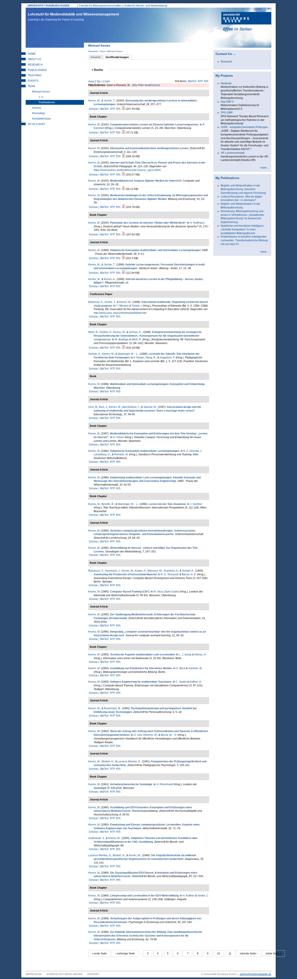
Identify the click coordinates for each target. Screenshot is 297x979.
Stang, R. (150, 357)
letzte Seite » (273, 953)
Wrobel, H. (108, 761)
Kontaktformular (41, 118)
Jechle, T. (109, 100)
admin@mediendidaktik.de (255, 974)
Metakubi (226, 83)
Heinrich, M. (150, 734)
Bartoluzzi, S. (96, 570)
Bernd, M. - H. (169, 734)
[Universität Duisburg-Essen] (246, 22)
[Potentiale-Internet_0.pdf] (123, 234)
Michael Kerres (114, 51)
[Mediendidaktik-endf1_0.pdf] (123, 156)
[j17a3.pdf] (123, 272)
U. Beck (180, 668)
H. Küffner (188, 895)
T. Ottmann (122, 305)
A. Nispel (138, 357)
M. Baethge (121, 339)
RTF (200, 81)
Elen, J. (103, 406)
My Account (36, 124)
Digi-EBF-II (227, 101)
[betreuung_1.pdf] (123, 108)
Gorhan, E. (135, 332)
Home (32, 53)
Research (35, 64)
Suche (100, 69)
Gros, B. (93, 406)
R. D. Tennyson (170, 574)
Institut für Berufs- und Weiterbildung (145, 5)
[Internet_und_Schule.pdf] (123, 174)
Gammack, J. (112, 570)
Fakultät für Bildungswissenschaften (100, 5)
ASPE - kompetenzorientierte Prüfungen (244, 127)
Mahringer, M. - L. (128, 353)
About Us (34, 59)
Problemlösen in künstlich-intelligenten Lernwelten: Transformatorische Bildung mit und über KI (244, 240)
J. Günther (196, 504)
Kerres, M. (94, 100)
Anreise (36, 107)
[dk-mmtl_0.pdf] (123, 258)
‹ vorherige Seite (125, 953)
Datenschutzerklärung (64, 974)
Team (102, 51)
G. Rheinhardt (164, 784)
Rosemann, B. (112, 708)
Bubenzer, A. (95, 302)
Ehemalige (38, 113)
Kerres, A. (109, 279)
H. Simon (118, 437)
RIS (206, 81)
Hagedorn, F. (167, 357)
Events (33, 80)
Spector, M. (150, 406)
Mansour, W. (155, 570)
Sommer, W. (195, 668)
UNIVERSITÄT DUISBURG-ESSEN (48, 5)
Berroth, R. (108, 504)
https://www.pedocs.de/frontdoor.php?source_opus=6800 (127, 170)
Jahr (107, 81)
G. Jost (138, 734)
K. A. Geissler (191, 450)
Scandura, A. (170, 570)
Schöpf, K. (188, 570)
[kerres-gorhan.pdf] (123, 347)
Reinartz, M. (121, 454)
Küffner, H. (196, 681)
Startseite (93, 51)
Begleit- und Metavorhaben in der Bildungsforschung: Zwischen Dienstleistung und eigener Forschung (243, 189)
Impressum (34, 974)
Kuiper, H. (140, 570)
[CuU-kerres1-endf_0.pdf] (123, 189)
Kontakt (93, 974)
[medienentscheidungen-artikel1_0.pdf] (123, 207)
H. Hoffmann (197, 222)
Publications (37, 70)
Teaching (34, 75)
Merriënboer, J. (131, 406)
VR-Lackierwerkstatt (232, 152)
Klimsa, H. (200, 654)
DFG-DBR (227, 112)
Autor (91, 81)
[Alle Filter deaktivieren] (146, 85)
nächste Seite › (248, 953)
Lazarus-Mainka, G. (129, 761)
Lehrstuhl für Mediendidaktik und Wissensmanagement (73, 16)
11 (230, 953)
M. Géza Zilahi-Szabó (166, 591)
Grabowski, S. (96, 838)
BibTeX (192, 81)
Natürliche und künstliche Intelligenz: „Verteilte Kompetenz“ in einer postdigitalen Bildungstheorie (242, 229)
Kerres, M (94, 124)
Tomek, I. (137, 305)
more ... (264, 167)
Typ (99, 81)
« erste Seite (99, 953)
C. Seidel (181, 681)
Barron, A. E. (189, 574)
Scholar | (94, 108)
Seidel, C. (203, 895)
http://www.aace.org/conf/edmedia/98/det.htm (120, 312)
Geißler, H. (106, 332)
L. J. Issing (185, 654)
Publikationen (47, 102)
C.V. (41, 97)
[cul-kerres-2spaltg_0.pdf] (123, 132)
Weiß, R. (93, 332)
